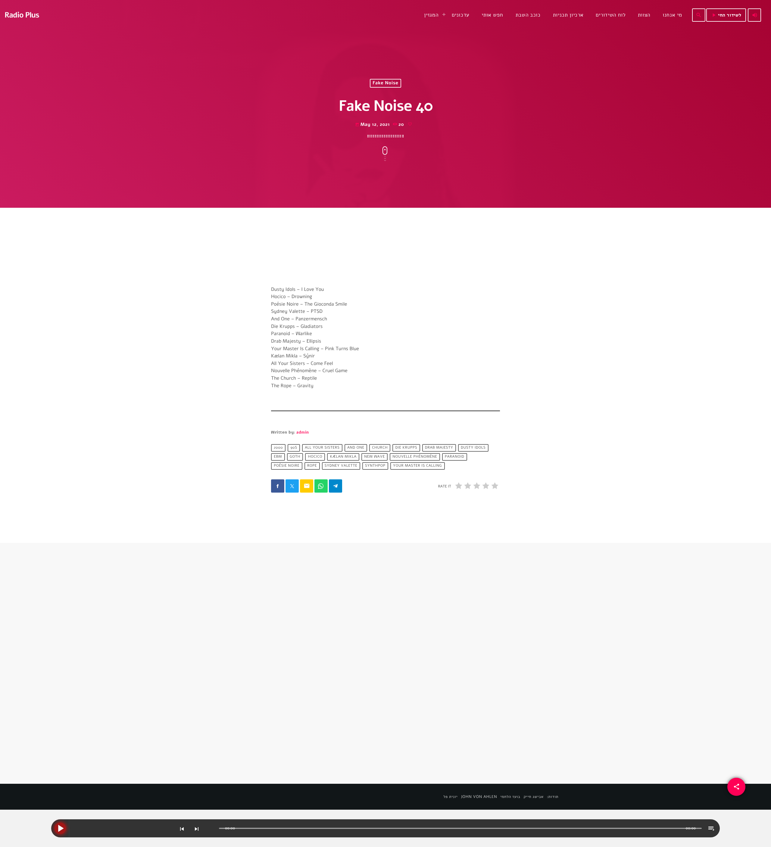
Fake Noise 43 (414, 689)
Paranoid (454, 456)
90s (293, 447)
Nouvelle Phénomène (414, 456)
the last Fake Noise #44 (309, 689)
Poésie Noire (286, 465)
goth (295, 456)
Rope (312, 465)
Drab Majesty (439, 447)
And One (355, 447)
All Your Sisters (322, 447)
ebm (278, 456)
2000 (278, 447)
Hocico (315, 456)
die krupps (406, 447)
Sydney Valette (341, 465)
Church (380, 447)
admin (302, 432)
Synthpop (375, 465)
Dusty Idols (473, 447)
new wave (374, 456)
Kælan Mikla (343, 456)
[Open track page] (213, 829)
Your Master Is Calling (417, 465)
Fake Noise (385, 83)
